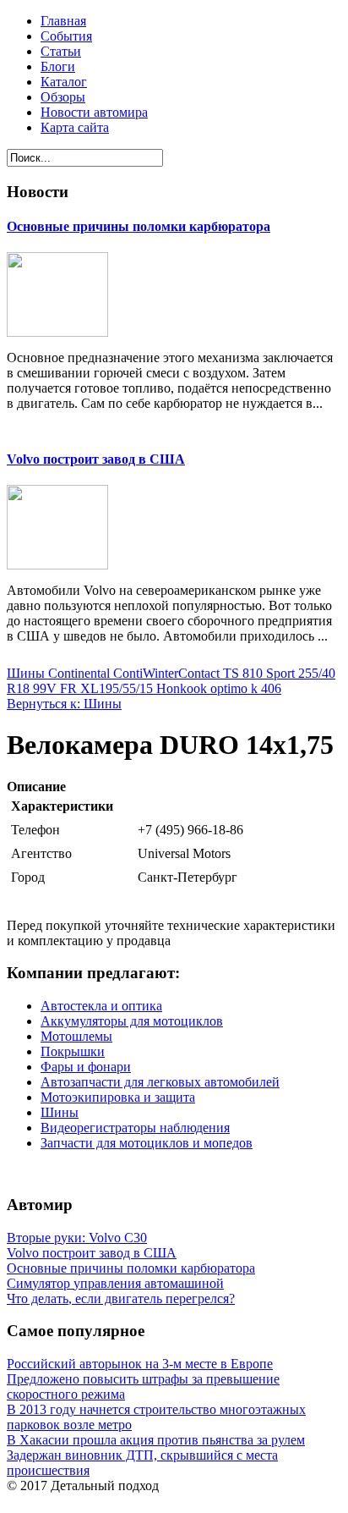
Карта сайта (75, 127)
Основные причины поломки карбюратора (138, 226)
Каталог (64, 81)
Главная (63, 21)
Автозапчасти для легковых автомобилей (160, 1082)
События (66, 36)
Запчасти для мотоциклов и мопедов (147, 1143)
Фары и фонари (86, 1066)
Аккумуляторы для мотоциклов (132, 1021)
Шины (60, 1112)
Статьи (61, 51)
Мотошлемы (76, 1036)
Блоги (58, 66)
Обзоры (63, 97)
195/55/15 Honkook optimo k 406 (190, 688)
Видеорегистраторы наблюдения (135, 1127)
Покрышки (73, 1051)
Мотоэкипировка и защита (118, 1097)
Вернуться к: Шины (64, 703)
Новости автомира (94, 112)
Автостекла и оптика (101, 1006)
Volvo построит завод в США (96, 459)
